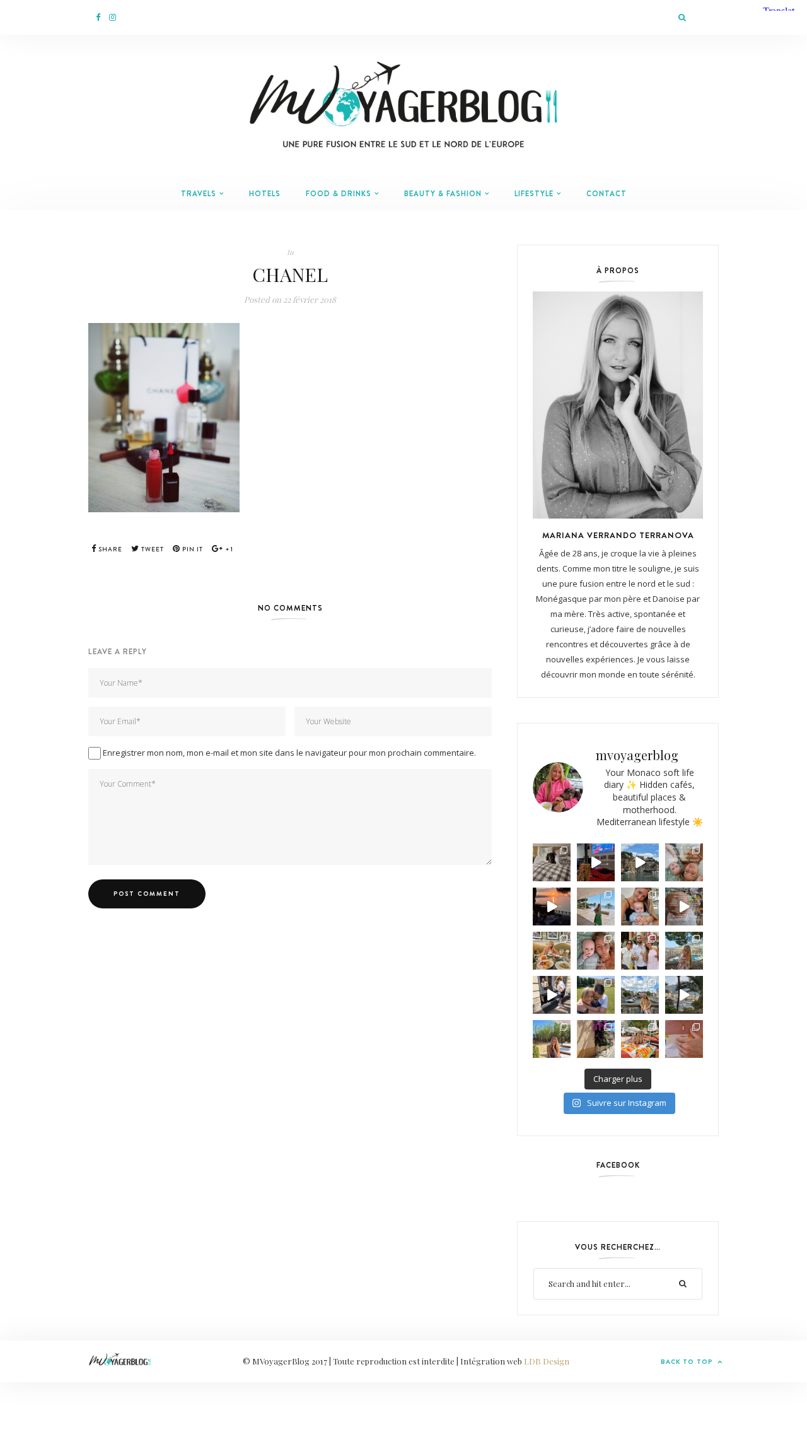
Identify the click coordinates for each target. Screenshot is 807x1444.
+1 (228, 549)
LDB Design (546, 1361)
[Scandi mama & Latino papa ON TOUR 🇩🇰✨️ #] (596, 995)
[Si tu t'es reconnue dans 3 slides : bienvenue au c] (684, 862)
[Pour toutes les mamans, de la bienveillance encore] (640, 906)
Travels (198, 194)
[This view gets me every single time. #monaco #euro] (640, 862)
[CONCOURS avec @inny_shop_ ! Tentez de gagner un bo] (684, 1039)
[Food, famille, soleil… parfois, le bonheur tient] (552, 1039)
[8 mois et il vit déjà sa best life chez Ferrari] (596, 862)
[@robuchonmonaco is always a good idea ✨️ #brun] (552, 951)
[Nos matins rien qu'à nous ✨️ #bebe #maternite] (552, 906)
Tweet (151, 549)
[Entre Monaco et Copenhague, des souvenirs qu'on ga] (640, 951)
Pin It (191, 549)
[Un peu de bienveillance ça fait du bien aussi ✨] (596, 951)
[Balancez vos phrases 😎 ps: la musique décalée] (684, 906)
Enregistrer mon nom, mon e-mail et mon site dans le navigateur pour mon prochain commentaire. (289, 752)
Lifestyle (534, 194)
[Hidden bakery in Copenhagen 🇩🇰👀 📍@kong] (552, 995)
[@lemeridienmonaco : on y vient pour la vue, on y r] (640, 1039)
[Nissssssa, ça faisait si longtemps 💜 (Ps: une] (596, 1039)
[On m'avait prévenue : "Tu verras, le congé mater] (684, 951)
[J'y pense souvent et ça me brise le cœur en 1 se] (552, 862)
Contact (606, 194)
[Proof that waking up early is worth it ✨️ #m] (684, 995)
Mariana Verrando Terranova (618, 535)
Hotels (265, 194)
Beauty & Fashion (443, 194)
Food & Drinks (338, 194)
